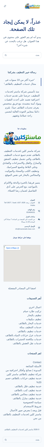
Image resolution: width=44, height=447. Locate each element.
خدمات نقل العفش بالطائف (27, 343)
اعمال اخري (35, 307)
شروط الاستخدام (32, 406)
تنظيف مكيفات (33, 319)
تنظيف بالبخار (34, 315)
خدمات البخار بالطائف (30, 323)
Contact (37, 362)
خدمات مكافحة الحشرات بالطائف (23, 339)
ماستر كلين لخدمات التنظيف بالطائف (22, 414)
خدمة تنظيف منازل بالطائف (27, 398)
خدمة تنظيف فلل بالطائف (28, 386)
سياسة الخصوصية (32, 402)
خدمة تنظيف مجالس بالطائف (26, 394)
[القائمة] (5, 6)
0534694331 (30, 212)
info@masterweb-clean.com (25, 229)
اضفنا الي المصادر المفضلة (22, 288)
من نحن (37, 418)
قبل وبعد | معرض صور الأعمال (25, 410)
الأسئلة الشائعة (33, 366)
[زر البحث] (6, 55)
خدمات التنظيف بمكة (30, 327)
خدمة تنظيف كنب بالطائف (27, 390)
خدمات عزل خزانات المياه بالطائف (23, 335)
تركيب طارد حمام (32, 311)
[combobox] (25, 55)
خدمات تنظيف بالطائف (29, 331)
